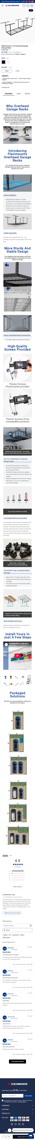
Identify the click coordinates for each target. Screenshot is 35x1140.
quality (5, 935)
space (22, 935)
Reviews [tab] (5, 855)
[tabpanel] (17, 474)
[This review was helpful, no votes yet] (27, 964)
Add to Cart (23, 1136)
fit (9, 935)
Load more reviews (17, 1061)
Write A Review (17, 886)
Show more (6, 937)
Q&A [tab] (10, 855)
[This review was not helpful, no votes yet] (30, 964)
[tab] (9, 93)
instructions (15, 935)
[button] (6, 1136)
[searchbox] (16, 925)
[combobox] (17, 942)
